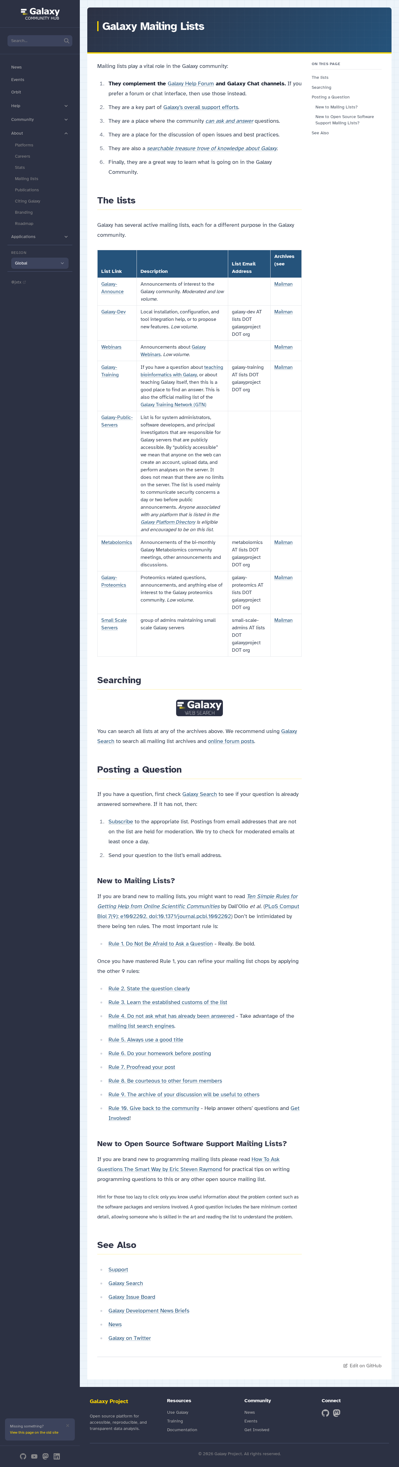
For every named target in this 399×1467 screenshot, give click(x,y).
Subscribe (120, 821)
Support (118, 1269)
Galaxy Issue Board (131, 1296)
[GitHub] (23, 1456)
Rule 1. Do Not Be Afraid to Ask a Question (160, 943)
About (17, 133)
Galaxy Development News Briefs (148, 1310)
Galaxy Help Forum (191, 83)
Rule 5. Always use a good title (145, 1039)
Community (22, 119)
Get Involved (256, 1429)
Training (175, 1421)
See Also (320, 133)
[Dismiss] (67, 1425)
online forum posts (231, 741)
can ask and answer (229, 120)
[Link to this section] (141, 200)
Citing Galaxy (27, 201)
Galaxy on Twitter (129, 1338)
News (16, 67)
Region (18, 252)
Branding (24, 212)
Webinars (111, 347)
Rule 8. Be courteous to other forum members (165, 1080)
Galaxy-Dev (113, 312)
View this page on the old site (34, 1432)
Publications (27, 190)
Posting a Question (331, 97)
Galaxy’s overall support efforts (200, 107)
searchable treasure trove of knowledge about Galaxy (212, 148)
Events (17, 79)
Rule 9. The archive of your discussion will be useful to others (183, 1094)
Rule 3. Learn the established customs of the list (167, 1002)
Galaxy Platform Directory (168, 522)
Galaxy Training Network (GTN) (173, 405)
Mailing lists (26, 178)
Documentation (182, 1429)
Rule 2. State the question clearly (149, 988)
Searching (285, 271)
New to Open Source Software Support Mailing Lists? (344, 120)
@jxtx (16, 282)
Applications (23, 236)
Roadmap (24, 223)
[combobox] (40, 263)
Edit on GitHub (366, 1366)
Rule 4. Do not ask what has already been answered (171, 1015)
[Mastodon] (45, 1456)
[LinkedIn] (57, 1456)
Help (15, 105)
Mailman (283, 284)
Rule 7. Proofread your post (141, 1067)
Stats (20, 167)
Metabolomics (116, 542)
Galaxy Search (199, 794)
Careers (22, 156)
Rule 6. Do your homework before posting (159, 1053)
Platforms (24, 145)
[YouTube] (34, 1456)
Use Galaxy (177, 1412)
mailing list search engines (141, 1025)
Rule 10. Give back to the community (153, 1108)
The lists (320, 77)
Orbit (16, 92)
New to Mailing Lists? (336, 107)
